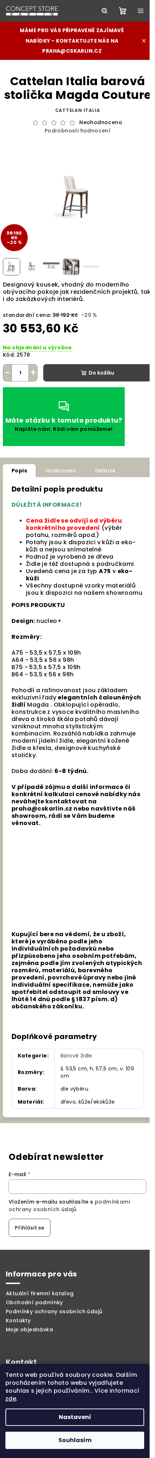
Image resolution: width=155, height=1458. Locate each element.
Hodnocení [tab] (61, 470)
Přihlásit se (29, 1227)
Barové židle (76, 1055)
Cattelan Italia (77, 110)
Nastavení (75, 1417)
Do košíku (101, 372)
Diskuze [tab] (105, 470)
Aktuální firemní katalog (40, 1293)
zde (10, 1398)
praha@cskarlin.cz (72, 50)
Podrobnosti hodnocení (77, 130)
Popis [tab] (19, 470)
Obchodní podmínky (34, 1302)
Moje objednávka (29, 1329)
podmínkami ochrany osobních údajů (69, 1205)
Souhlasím (75, 1440)
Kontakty (18, 1320)
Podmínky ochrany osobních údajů (54, 1311)
